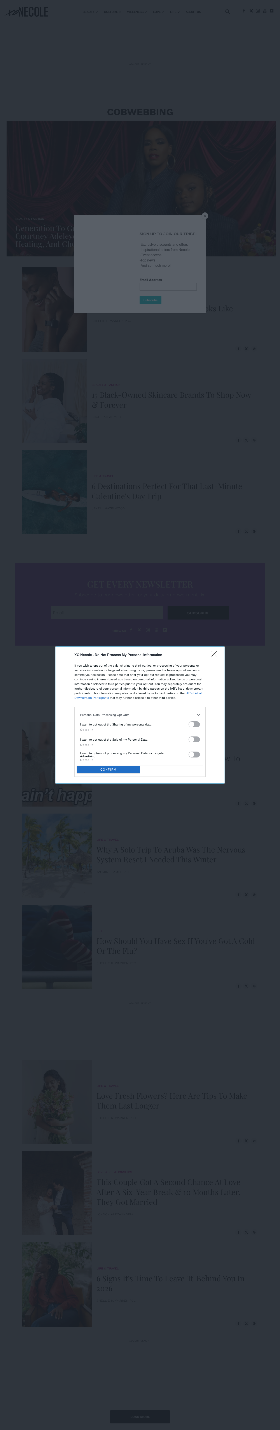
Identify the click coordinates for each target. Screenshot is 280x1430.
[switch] (194, 724)
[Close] (216, 655)
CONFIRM (108, 769)
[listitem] (140, 714)
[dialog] (140, 715)
